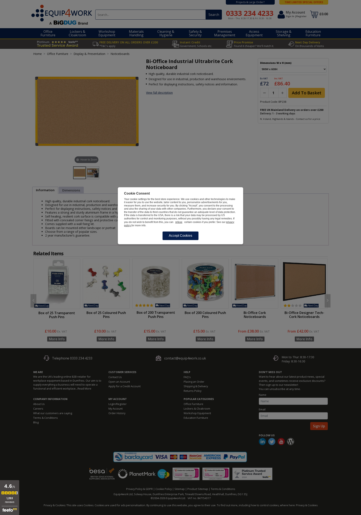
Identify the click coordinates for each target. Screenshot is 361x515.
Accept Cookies (180, 235)
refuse (178, 222)
